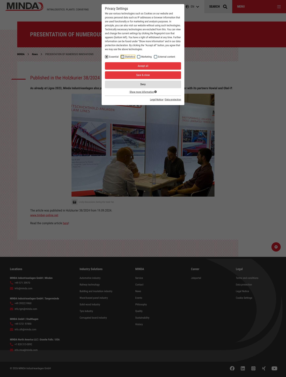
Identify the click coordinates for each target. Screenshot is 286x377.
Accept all (143, 66)
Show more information (142, 92)
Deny (143, 84)
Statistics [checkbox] (130, 56)
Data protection (173, 99)
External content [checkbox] (166, 56)
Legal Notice (156, 99)
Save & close (143, 75)
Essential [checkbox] (114, 56)
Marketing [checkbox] (146, 56)
